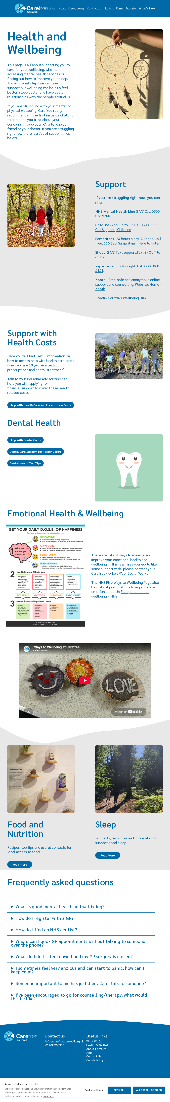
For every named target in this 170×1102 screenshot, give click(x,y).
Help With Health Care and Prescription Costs (40, 405)
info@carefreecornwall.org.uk (64, 1041)
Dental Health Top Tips (25, 463)
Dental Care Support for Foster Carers (36, 451)
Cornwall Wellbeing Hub (127, 297)
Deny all (119, 1090)
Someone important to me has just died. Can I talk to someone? (81, 983)
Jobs (89, 1052)
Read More (108, 855)
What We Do (94, 1041)
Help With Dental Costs (25, 440)
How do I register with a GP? (45, 918)
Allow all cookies (149, 1090)
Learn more (48, 1096)
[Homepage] (31, 8)
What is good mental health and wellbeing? (60, 906)
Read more (19, 864)
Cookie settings (94, 1090)
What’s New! (147, 8)
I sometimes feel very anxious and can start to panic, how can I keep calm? (77, 970)
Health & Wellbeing (71, 8)
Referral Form (114, 8)
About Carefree (96, 1049)
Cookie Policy (94, 1060)
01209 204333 (54, 1045)
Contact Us (94, 8)
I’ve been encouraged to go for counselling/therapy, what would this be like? (79, 996)
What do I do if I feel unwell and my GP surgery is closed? (74, 956)
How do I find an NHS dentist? (46, 929)
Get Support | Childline (113, 229)
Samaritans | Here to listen (139, 243)
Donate (131, 8)
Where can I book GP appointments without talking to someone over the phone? (78, 943)
